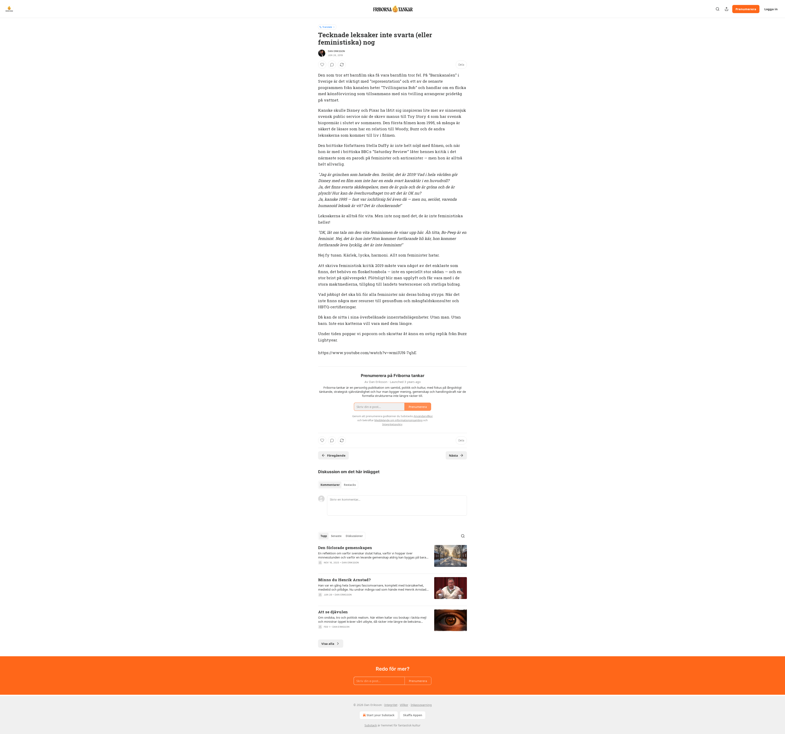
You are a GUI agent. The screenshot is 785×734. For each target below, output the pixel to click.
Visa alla (327, 644)
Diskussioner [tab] (354, 536)
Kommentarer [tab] (330, 485)
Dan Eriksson (336, 51)
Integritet (390, 705)
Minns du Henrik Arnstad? (344, 579)
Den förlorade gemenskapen (345, 547)
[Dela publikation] (726, 9)
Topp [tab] (324, 536)
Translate (327, 26)
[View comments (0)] (332, 65)
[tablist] (338, 485)
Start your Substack (381, 715)
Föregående (336, 455)
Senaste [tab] (336, 536)
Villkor (404, 705)
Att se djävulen (333, 611)
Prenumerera (746, 9)
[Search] (717, 9)
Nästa (453, 455)
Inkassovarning (421, 705)
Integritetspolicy (392, 424)
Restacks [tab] (350, 485)
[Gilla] (322, 65)
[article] (392, 557)
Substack (370, 725)
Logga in (771, 9)
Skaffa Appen (412, 715)
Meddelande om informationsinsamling (398, 420)
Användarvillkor (423, 416)
